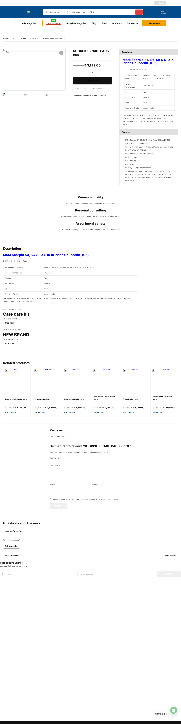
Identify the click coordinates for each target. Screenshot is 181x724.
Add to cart (93, 81)
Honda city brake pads (74, 399)
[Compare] (90, 88)
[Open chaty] (173, 710)
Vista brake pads (130, 399)
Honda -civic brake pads (16, 399)
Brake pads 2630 (42, 399)
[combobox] (54, 12)
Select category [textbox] (52, 12)
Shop (15, 38)
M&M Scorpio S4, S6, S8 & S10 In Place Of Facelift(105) (148, 61)
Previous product (12, 555)
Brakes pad (102, 95)
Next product (170, 555)
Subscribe (167, 574)
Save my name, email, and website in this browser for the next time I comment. (86, 499)
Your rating (55, 458)
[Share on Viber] (96, 101)
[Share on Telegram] (100, 101)
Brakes (23, 38)
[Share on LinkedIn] (87, 101)
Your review (55, 465)
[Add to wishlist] (74, 88)
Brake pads (34, 38)
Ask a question (11, 546)
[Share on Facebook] (75, 101)
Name (53, 484)
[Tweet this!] (79, 101)
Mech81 (6, 38)
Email (95, 484)
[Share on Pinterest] (83, 101)
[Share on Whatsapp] (92, 101)
